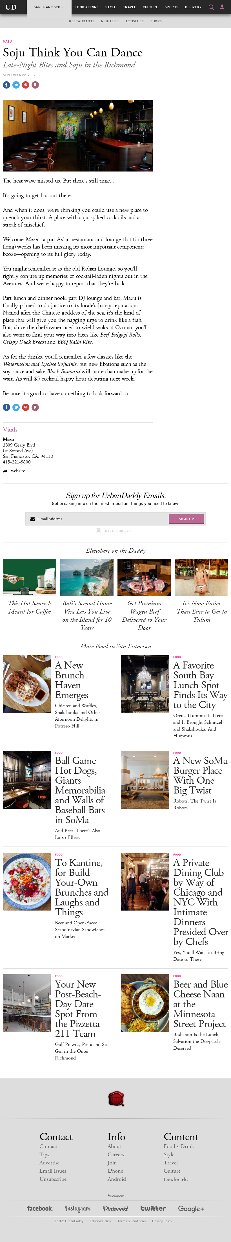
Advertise (49, 1163)
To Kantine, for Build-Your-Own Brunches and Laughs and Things (81, 887)
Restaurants (81, 21)
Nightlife (110, 21)
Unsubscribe (52, 1179)
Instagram (77, 1210)
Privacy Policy (162, 1221)
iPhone (115, 1171)
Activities (134, 21)
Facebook (40, 1210)
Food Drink (87, 7)
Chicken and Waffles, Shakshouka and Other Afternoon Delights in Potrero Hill (77, 715)
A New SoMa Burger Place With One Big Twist (200, 775)
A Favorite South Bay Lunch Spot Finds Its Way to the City (200, 685)
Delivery (193, 7)
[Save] (35, 85)
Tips (44, 1155)
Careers (116, 1155)
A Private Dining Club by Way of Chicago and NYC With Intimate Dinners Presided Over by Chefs (200, 902)
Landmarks (176, 1180)
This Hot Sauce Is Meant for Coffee (30, 607)
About (114, 1146)
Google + (191, 1210)
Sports (172, 7)
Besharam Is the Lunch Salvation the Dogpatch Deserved (196, 1041)
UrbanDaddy (11, 7)
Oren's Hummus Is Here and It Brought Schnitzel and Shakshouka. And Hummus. (198, 725)
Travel (129, 7)
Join (112, 1163)
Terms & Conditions (131, 1221)
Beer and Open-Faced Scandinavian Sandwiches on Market (80, 930)
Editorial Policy (100, 1221)
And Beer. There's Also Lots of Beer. (77, 834)
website (17, 471)
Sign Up (186, 518)
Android (117, 1179)
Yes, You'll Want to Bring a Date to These (200, 956)
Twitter (153, 1210)
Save (25, 85)
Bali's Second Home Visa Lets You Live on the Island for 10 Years (87, 615)
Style (110, 7)
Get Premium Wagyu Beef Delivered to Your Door (144, 615)
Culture (150, 7)
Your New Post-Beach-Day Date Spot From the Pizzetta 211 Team (78, 1009)
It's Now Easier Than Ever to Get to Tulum (201, 611)
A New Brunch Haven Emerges (71, 680)
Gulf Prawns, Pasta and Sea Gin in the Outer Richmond (81, 1051)
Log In (222, 7)
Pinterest (115, 1210)
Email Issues (52, 1171)
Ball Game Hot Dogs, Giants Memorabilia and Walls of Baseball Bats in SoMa (80, 790)
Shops (156, 21)
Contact (48, 1146)
